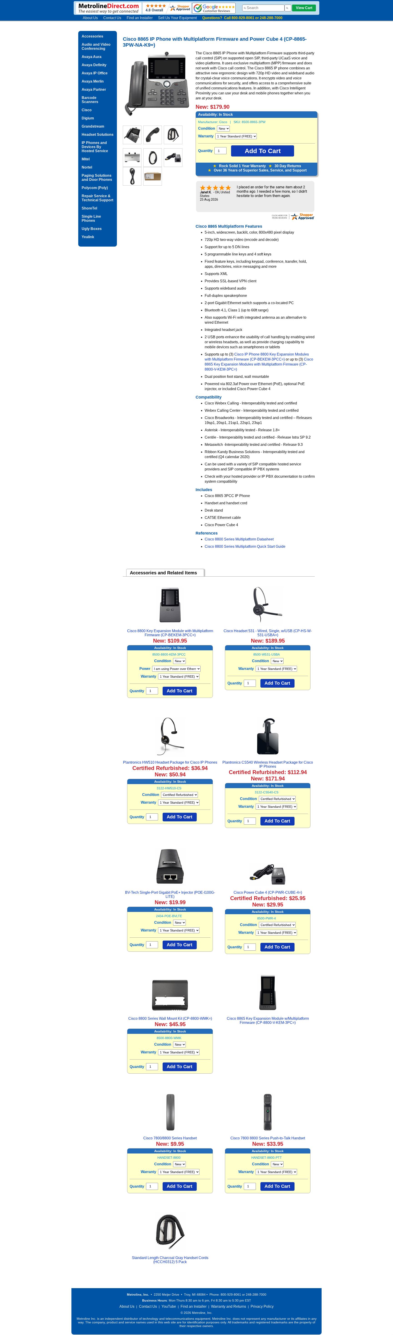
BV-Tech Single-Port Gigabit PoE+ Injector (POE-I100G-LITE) (170, 894)
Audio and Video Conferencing (96, 46)
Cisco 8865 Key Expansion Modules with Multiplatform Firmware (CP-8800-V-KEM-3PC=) (259, 364)
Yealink (88, 237)
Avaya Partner (94, 89)
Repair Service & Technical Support (97, 198)
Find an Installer (140, 18)
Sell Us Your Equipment (177, 18)
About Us (90, 18)
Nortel (87, 167)
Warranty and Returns (228, 1306)
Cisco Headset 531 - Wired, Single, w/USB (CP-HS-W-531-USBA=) (268, 633)
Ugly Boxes (92, 229)
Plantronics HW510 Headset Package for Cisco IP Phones (170, 762)
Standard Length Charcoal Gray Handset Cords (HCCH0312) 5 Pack (170, 1260)
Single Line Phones (91, 218)
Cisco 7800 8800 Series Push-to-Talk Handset (267, 1138)
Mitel (86, 159)
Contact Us (112, 18)
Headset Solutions (97, 134)
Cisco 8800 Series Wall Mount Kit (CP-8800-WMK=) (170, 1018)
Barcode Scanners (90, 100)
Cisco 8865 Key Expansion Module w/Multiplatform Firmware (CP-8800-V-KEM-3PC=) (268, 1021)
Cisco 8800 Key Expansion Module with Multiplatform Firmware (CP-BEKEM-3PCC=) (170, 633)
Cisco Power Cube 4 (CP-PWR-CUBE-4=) (268, 892)
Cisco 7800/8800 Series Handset (170, 1138)
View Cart (304, 8)
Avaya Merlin (93, 81)
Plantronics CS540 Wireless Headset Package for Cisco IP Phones (267, 764)
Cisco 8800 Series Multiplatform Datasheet (239, 539)
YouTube (168, 1306)
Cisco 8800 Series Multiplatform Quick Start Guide (245, 546)
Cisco (87, 110)
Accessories (92, 36)
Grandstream (93, 126)
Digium (88, 118)
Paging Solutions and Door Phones (97, 178)
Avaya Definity (94, 65)
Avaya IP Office (95, 73)
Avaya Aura (91, 57)
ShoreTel (89, 208)
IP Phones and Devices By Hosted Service (95, 147)
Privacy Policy (262, 1306)
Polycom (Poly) (95, 188)
